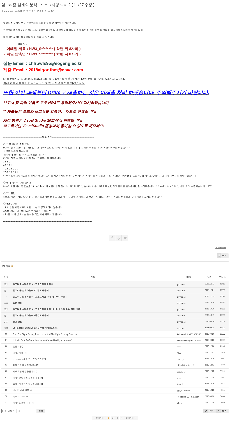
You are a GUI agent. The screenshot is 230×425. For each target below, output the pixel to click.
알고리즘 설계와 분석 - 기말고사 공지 (31, 290)
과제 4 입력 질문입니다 (24, 371)
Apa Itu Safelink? (21, 396)
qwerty (180, 359)
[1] (21, 346)
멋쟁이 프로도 (183, 390)
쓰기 (211, 411)
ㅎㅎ (179, 346)
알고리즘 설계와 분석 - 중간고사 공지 (31, 315)
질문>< (16, 346)
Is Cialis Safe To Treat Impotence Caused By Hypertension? (42, 340)
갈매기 (180, 402)
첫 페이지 (99, 418)
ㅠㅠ (179, 377)
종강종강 (181, 371)
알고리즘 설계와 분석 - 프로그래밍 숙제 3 (33, 284)
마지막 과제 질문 (21, 390)
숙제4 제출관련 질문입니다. (26, 383)
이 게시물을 (220, 247)
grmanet (8, 10)
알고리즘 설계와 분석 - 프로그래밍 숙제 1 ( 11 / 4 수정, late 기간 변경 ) (47, 309)
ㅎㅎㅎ (180, 384)
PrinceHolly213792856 (188, 396)
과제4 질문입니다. (21, 402)
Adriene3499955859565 (189, 334)
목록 (224, 255)
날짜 (209, 277)
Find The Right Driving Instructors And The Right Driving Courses (45, 334)
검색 (41, 411)
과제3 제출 (18, 352)
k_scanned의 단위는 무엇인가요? (29, 358)
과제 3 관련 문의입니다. (24, 365)
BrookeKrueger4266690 (189, 340)
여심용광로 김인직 (186, 365)
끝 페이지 (130, 418)
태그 (224, 411)
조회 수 (222, 277)
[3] (46, 358)
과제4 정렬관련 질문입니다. (26, 377)
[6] (31, 390)
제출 (179, 352)
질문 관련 (17, 302)
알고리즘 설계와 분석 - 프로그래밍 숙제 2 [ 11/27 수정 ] (47, 4)
